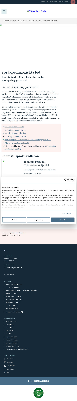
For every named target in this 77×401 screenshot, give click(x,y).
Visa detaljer (66, 214)
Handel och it (11, 293)
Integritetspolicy (13, 346)
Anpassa (37, 220)
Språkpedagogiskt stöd (48, 21)
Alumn (8, 334)
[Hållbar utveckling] (38, 393)
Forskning (10, 325)
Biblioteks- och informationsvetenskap (21, 290)
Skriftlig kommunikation (15, 136)
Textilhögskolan (12, 287)
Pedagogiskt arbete (13, 299)
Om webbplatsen (12, 343)
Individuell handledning (15, 130)
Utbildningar (11, 322)
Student (21, 21)
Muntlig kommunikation (15, 133)
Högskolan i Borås (9, 21)
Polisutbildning (12, 308)
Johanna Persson (18, 233)
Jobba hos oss (11, 337)
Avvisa (14, 220)
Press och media (12, 340)
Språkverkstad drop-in (14, 127)
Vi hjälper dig (31, 21)
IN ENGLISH (63, 2)
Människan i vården (13, 296)
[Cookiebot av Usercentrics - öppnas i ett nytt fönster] (66, 180)
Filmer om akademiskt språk (17, 143)
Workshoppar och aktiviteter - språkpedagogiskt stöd (28, 140)
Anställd (9, 331)
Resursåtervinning (13, 302)
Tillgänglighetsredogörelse (17, 349)
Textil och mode (12, 305)
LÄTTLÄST (44, 2)
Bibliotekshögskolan (14, 284)
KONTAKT (53, 2)
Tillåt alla (63, 220)
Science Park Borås (13, 312)
